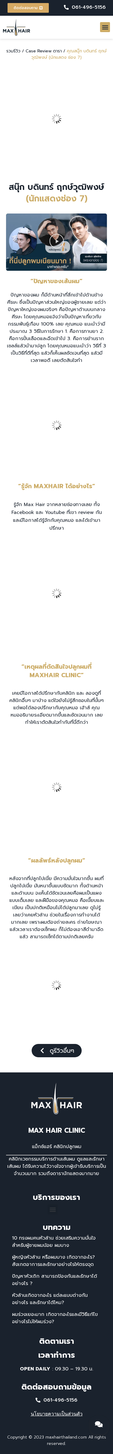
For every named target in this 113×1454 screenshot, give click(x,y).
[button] (105, 27)
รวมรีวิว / (15, 51)
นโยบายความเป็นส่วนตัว (57, 1414)
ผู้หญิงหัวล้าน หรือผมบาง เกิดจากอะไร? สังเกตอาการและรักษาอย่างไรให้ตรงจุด (53, 1261)
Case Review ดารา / (45, 51)
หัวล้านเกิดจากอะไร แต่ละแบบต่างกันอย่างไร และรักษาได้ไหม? (50, 1299)
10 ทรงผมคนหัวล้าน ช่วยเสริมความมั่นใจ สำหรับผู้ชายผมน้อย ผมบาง (54, 1241)
